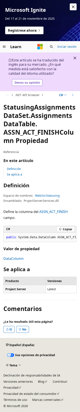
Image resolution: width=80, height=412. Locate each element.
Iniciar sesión (67, 47)
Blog (41, 381)
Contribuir (60, 381)
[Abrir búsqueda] (51, 47)
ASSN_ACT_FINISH (53, 211)
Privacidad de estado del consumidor (30, 394)
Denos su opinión (27, 82)
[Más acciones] (73, 95)
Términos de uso (15, 400)
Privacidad (10, 387)
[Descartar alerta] (73, 6)
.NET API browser (27, 95)
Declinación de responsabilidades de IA (31, 375)
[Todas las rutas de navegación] (7, 95)
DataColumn (13, 258)
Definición (14, 169)
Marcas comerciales (46, 400)
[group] (40, 237)
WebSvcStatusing (47, 195)
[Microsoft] (40, 46)
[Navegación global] (4, 47)
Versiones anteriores (18, 381)
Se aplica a (14, 174)
